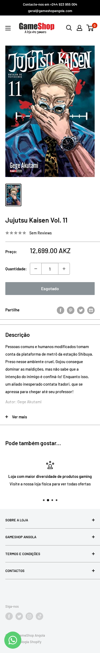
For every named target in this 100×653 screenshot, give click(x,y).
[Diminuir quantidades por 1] (35, 268)
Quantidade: (16, 268)
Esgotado (50, 288)
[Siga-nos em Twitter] (19, 616)
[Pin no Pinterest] (70, 310)
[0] (90, 28)
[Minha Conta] (79, 28)
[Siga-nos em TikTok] (39, 616)
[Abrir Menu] (8, 28)
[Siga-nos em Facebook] (9, 616)
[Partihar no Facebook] (60, 310)
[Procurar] (69, 28)
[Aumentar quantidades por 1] (64, 268)
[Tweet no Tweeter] (81, 310)
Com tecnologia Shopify (23, 642)
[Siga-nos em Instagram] (29, 616)
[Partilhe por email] (91, 310)
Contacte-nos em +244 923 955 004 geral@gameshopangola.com (50, 7)
